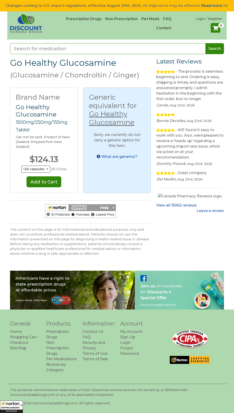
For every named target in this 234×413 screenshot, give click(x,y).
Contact (163, 28)
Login (125, 342)
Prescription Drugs (84, 19)
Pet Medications (61, 359)
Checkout (19, 342)
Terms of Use (94, 353)
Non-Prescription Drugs (57, 348)
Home (16, 331)
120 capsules (34, 169)
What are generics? (118, 156)
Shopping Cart (23, 337)
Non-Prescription (121, 19)
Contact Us (93, 331)
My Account (131, 331)
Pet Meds (150, 19)
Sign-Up (127, 337)
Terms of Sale (95, 359)
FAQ (167, 19)
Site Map (18, 348)
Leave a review (210, 211)
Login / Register (209, 19)
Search (214, 48)
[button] (11, 407)
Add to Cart (43, 182)
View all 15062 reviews (176, 205)
